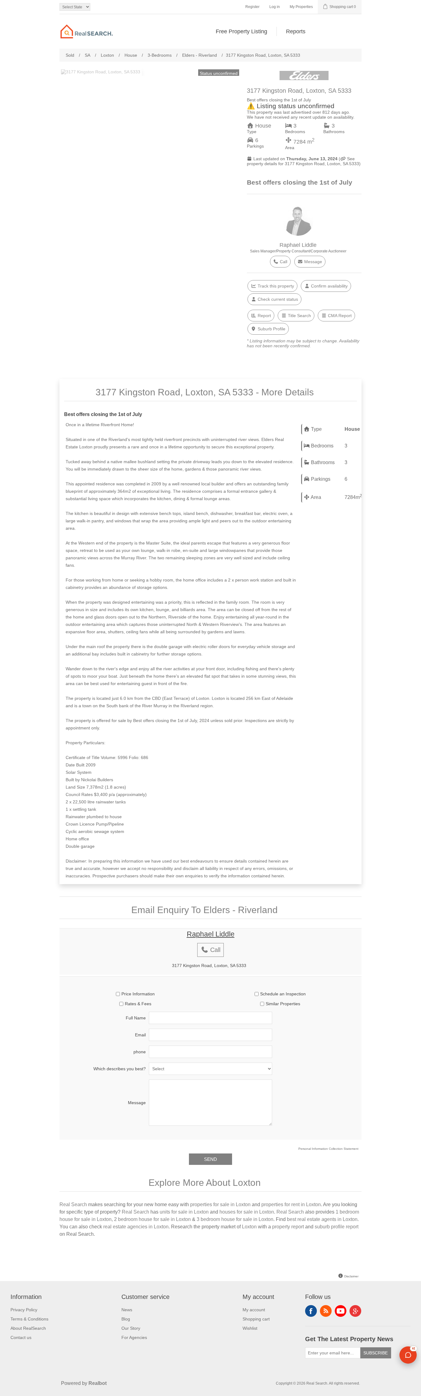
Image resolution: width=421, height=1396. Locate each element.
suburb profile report (336, 1226)
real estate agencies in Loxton (136, 1226)
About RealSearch (28, 1328)
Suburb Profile (270, 328)
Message (312, 261)
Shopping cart (256, 1318)
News (126, 1309)
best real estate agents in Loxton (322, 1219)
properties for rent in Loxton (291, 1204)
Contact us (20, 1337)
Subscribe (375, 1352)
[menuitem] (241, 31)
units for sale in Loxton (184, 1211)
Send (210, 1159)
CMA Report (339, 315)
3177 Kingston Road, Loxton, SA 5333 (209, 965)
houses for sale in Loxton (246, 1211)
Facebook (311, 1311)
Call (283, 261)
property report (288, 1226)
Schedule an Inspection (283, 993)
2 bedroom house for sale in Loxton (152, 1219)
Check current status (277, 299)
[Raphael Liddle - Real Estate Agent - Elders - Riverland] (298, 234)
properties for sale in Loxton (220, 1204)
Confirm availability (329, 286)
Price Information (138, 993)
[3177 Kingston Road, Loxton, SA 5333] (100, 71)
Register (252, 7)
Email (140, 1034)
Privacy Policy (23, 1309)
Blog (125, 1318)
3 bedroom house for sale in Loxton (235, 1219)
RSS (326, 1311)
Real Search (73, 1204)
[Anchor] (320, 391)
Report (263, 315)
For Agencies (134, 1337)
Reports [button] (295, 31)
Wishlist (250, 1328)
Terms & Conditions (29, 1318)
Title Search (299, 315)
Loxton (249, 1226)
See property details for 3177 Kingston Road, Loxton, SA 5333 (303, 161)
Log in (274, 7)
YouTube (340, 1311)
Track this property (275, 286)
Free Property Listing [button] (241, 31)
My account (254, 1309)
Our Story (130, 1328)
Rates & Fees (138, 1003)
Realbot (97, 1383)
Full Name (136, 1017)
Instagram (355, 1311)
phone (139, 1051)
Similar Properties (283, 1003)
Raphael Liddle (298, 245)
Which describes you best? (119, 1068)
